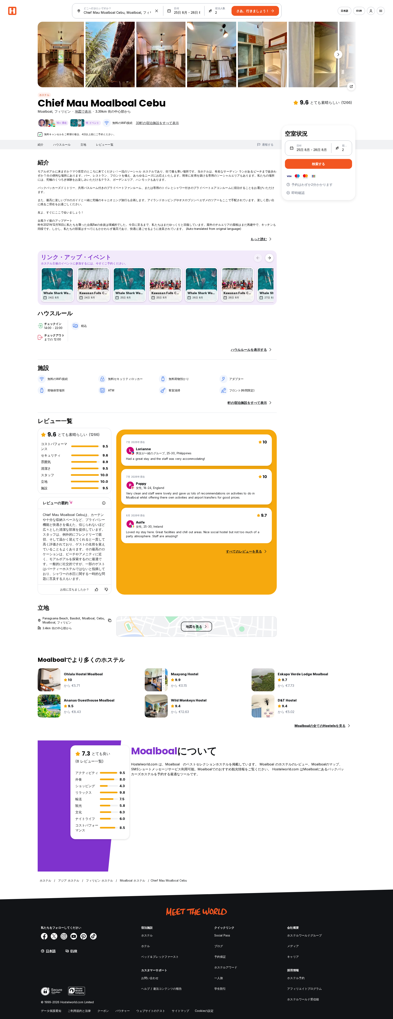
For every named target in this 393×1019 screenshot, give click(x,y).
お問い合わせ (150, 978)
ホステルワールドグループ (304, 935)
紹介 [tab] (40, 144)
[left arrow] (258, 258)
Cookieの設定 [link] (204, 1010)
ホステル (44, 94)
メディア (293, 946)
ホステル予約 (296, 978)
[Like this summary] (96, 589)
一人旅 (218, 978)
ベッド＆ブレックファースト (160, 956)
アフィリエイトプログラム (304, 988)
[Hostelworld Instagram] (64, 936)
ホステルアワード (225, 967)
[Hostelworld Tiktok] (93, 936)
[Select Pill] (371, 11)
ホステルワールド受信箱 (303, 999)
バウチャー (122, 1010)
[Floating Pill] (338, 54)
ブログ (218, 946)
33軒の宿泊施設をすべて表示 (157, 123)
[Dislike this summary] (106, 589)
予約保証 (220, 956)
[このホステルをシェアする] (351, 86)
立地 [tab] (83, 144)
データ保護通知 (51, 1010)
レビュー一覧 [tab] (104, 144)
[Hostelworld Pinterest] (83, 936)
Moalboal (45, 111)
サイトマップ (180, 1010)
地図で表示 (83, 111)
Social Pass (222, 935)
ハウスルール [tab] (62, 144)
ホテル (145, 946)
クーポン (103, 1010)
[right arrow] (269, 258)
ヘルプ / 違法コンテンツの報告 (161, 988)
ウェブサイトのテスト (150, 1010)
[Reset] (156, 11)
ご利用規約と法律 (79, 1010)
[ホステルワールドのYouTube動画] (73, 936)
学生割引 (220, 988)
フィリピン (62, 111)
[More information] (103, 503)
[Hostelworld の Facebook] (44, 936)
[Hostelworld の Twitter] (54, 936)
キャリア (293, 956)
